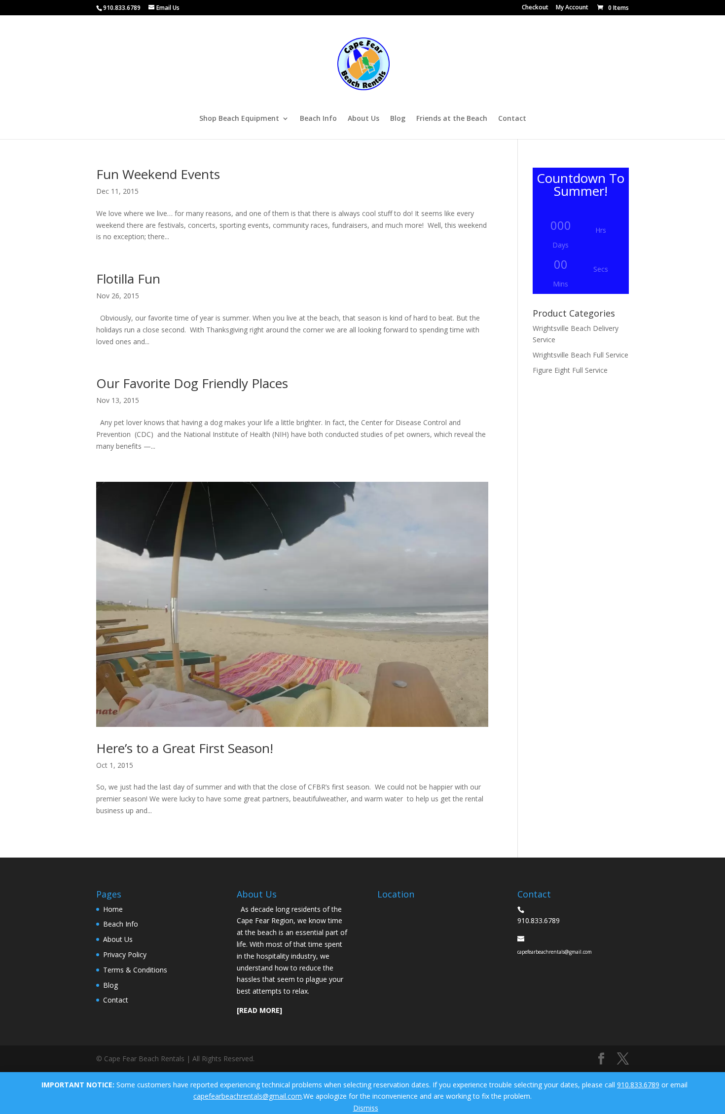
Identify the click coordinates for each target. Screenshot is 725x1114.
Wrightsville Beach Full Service (580, 354)
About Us (363, 119)
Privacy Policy (124, 954)
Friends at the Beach (451, 119)
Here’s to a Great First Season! (184, 748)
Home (113, 909)
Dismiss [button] (365, 1108)
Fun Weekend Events (158, 174)
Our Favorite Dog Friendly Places (192, 383)
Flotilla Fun (128, 278)
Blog (397, 119)
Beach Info (318, 119)
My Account (572, 7)
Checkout (535, 7)
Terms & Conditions (135, 969)
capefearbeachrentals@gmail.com (247, 1096)
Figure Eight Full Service (570, 370)
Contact (512, 119)
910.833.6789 (638, 1084)
